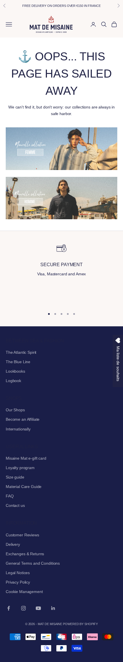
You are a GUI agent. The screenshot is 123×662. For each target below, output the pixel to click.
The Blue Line (18, 361)
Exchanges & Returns (25, 554)
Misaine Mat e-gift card (26, 458)
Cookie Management (24, 591)
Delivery (13, 544)
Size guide (15, 477)
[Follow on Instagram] (23, 608)
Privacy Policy (18, 582)
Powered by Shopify (80, 624)
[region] (61, 273)
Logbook (13, 380)
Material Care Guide (23, 486)
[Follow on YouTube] (38, 608)
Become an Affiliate (22, 419)
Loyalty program (20, 467)
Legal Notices (18, 572)
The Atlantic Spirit (21, 352)
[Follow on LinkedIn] (53, 608)
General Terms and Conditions (33, 563)
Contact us (15, 505)
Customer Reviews (22, 535)
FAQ (10, 496)
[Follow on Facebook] (8, 608)
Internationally (18, 429)
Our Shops (15, 410)
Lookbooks (15, 371)
